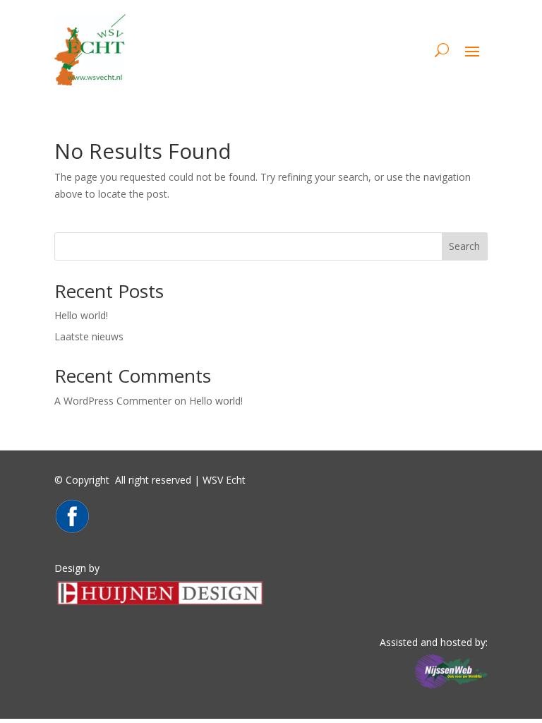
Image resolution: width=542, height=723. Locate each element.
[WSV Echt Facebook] (72, 530)
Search (464, 246)
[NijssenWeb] (451, 688)
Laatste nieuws (89, 336)
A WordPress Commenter (112, 400)
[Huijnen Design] (160, 604)
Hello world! (81, 315)
